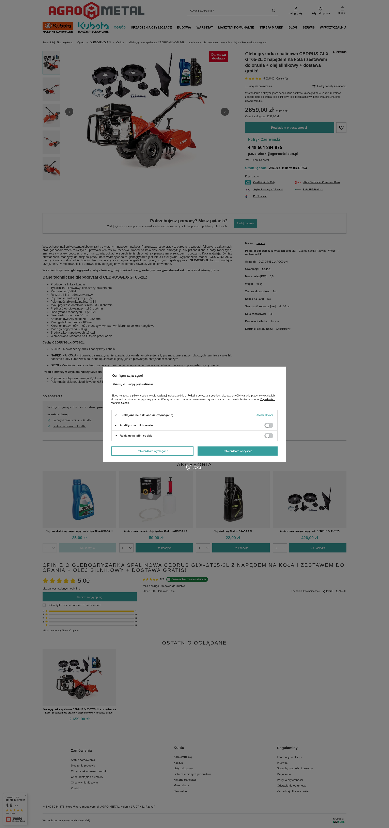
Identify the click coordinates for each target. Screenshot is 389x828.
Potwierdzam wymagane (152, 451)
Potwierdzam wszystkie (237, 451)
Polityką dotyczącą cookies (203, 395)
